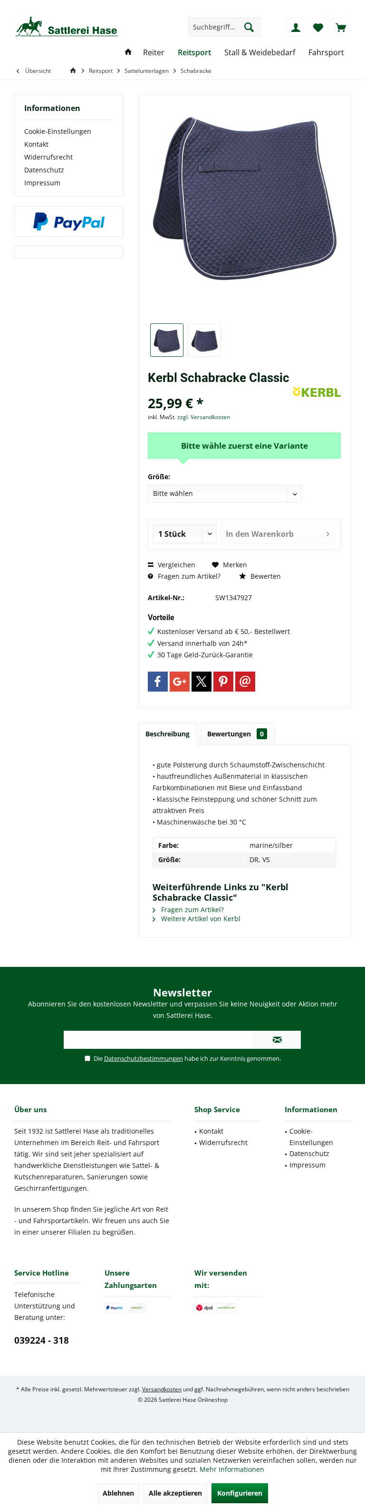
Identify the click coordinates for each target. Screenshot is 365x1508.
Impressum (42, 182)
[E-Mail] (245, 682)
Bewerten (265, 576)
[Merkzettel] (318, 27)
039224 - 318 (41, 1340)
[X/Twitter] (201, 682)
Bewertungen (235, 733)
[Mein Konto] (296, 27)
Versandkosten (162, 1389)
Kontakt (36, 144)
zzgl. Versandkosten (203, 417)
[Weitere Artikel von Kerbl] (317, 392)
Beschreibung (167, 733)
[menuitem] (341, 27)
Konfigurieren (239, 1493)
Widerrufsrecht (48, 156)
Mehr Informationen (232, 1469)
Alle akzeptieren (175, 1493)
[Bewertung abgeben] (219, 390)
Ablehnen (118, 1493)
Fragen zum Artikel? (188, 576)
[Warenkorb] (341, 27)
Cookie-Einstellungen (57, 131)
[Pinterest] (223, 682)
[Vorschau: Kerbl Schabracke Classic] (166, 340)
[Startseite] (128, 52)
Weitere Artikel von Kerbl (199, 918)
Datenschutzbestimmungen (143, 1058)
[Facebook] (158, 682)
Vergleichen (175, 564)
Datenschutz (44, 169)
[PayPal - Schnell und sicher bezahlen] (68, 221)
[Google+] (180, 682)
